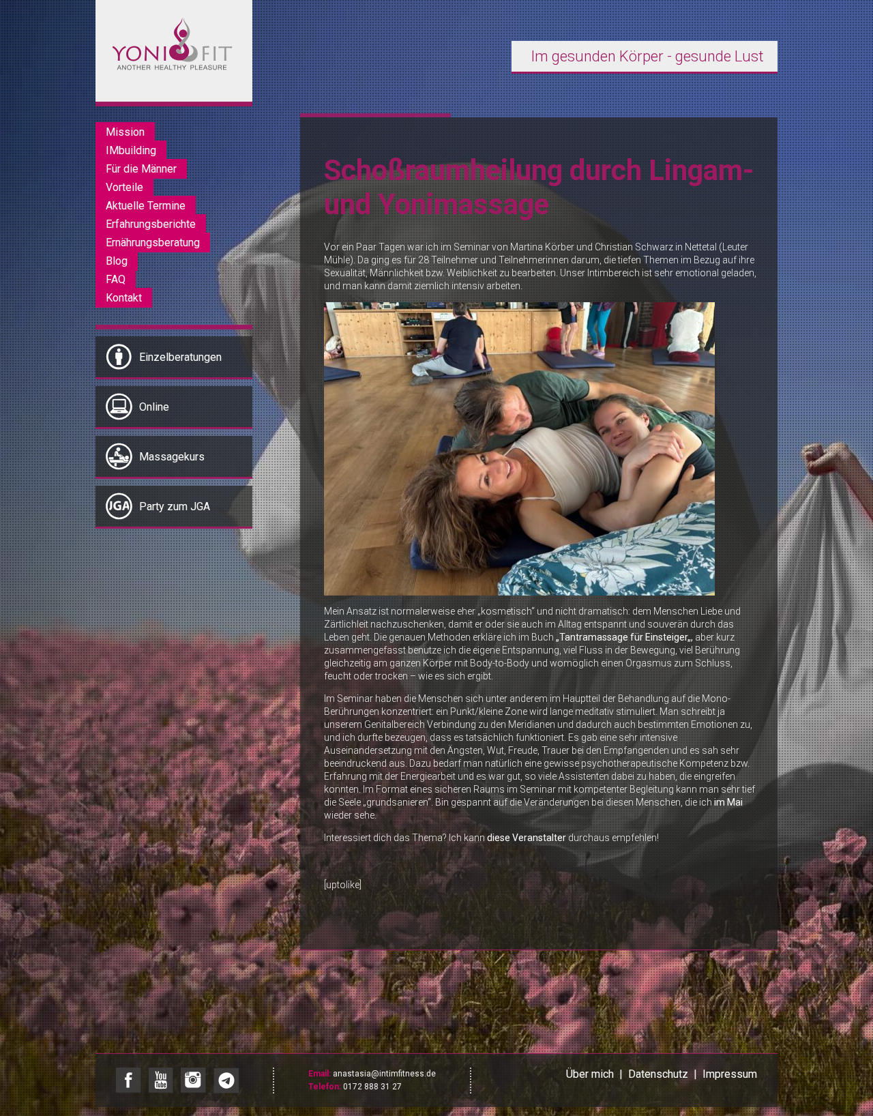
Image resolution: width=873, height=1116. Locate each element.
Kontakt (124, 297)
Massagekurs (172, 456)
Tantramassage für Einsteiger (623, 637)
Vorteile (124, 187)
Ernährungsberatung (153, 242)
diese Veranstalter (526, 837)
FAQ (115, 279)
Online (154, 406)
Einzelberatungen (180, 357)
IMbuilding (131, 150)
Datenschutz (658, 1074)
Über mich (590, 1074)
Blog (117, 260)
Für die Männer (141, 168)
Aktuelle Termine (146, 205)
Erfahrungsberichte (151, 224)
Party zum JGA (174, 506)
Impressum (729, 1074)
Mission (125, 132)
